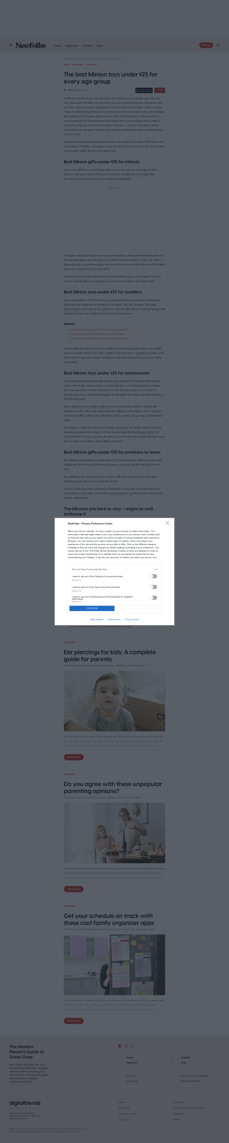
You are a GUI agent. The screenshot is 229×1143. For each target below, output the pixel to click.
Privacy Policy (132, 619)
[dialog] (114, 571)
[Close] (168, 524)
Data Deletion (97, 619)
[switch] (153, 576)
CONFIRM (92, 608)
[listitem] (114, 569)
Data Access (114, 619)
